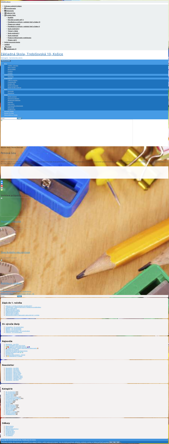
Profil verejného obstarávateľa (15, 105)
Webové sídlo (11, 107)
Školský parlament (12, 96)
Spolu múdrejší (13, 35)
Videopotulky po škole (12, 312)
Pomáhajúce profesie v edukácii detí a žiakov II (24, 26)
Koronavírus (9, 401)
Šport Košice (9, 427)
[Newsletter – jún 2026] (16, 216)
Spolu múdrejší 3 (13, 29)
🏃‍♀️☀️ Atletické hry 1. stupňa (14, 356)
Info (118, 442)
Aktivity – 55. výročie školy (13, 329)
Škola (5, 63)
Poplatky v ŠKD (11, 84)
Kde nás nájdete (12, 69)
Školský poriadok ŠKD (13, 85)
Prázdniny (10, 71)
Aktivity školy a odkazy (12, 314)
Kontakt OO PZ (11, 109)
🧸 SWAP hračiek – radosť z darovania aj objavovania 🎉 (22, 348)
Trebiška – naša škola (13, 65)
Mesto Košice (10, 426)
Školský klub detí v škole (12, 310)
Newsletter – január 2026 (13, 374)
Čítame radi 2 (12, 40)
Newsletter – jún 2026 (11, 221)
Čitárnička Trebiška (9, 111)
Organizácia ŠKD (12, 82)
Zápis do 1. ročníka (11, 411)
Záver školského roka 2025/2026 (15, 252)
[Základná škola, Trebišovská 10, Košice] (67, 145)
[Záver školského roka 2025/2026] (16, 247)
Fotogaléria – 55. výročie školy (15, 327)
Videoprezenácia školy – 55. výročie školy (18, 331)
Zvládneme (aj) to (11, 414)
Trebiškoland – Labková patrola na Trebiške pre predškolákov (23, 307)
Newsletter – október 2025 (13, 378)
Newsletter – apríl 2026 (12, 371)
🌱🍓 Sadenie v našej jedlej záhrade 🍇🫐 (18, 347)
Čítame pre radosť (14, 24)
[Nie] (120, 442)
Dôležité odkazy (6, 2)
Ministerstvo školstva (12, 429)
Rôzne (5, 95)
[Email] (84, 188)
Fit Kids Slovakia (10, 400)
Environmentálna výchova (13, 398)
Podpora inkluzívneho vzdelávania (19, 38)
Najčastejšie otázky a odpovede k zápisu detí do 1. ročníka (22, 315)
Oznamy (8, 403)
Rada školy (10, 102)
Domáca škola (10, 396)
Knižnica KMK (10, 430)
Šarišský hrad (9, 353)
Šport (5, 89)
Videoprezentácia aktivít (13, 311)
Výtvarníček (11, 76)
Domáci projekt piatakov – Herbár (15, 355)
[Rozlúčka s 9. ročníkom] (16, 278)
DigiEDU (10, 17)
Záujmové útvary (8, 74)
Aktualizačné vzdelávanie (14, 100)
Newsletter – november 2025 (14, 377)
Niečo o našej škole (11, 308)
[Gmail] (84, 186)
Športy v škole (10, 409)
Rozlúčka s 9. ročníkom (11, 283)
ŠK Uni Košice (10, 434)
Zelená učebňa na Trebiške (11, 115)
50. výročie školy (10, 392)
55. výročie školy (10, 393)
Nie (114, 442)
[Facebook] (84, 181)
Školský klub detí (8, 78)
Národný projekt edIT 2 (16, 20)
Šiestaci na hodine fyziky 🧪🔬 (14, 352)
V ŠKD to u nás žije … (13, 80)
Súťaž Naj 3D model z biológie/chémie (16, 351)
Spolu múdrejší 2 (13, 33)
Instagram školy (10, 431)
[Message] (84, 190)
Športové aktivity (11, 407)
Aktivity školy (5, 147)
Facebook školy (10, 433)
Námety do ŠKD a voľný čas (14, 87)
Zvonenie (10, 73)
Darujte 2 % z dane (9, 113)
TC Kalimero (9, 435)
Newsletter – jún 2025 (12, 380)
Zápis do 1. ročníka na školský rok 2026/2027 (19, 306)
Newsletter (9, 402)
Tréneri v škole (13, 31)
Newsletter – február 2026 (13, 373)
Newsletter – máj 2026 (12, 369)
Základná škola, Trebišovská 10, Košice (32, 54)
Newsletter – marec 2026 (13, 372)
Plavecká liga (11, 93)
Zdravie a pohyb (10, 413)
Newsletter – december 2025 (14, 376)
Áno (111, 442)
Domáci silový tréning (12, 397)
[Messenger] (84, 184)
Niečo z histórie (12, 67)
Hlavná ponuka (5, 60)
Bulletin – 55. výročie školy (13, 328)
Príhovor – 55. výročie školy (14, 332)
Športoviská (11, 91)
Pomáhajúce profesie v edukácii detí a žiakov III (24, 22)
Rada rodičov (11, 104)
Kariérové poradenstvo (13, 98)
